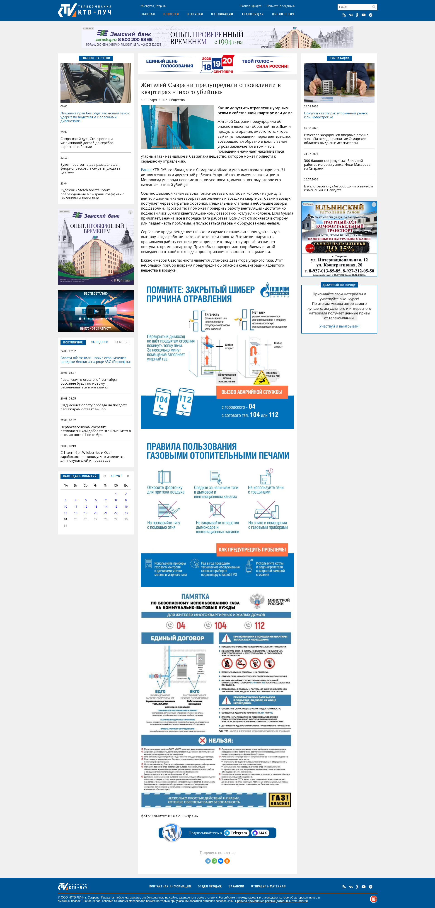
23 (126, 513)
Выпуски (195, 14)
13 (95, 506)
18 (75, 513)
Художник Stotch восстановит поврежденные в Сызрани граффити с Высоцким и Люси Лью (92, 194)
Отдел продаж (210, 886)
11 (75, 506)
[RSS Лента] (344, 15)
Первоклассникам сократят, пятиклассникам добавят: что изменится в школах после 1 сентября (95, 431)
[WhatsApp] (214, 861)
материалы (132, 897)
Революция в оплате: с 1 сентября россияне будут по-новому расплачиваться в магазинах (88, 383)
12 (85, 506)
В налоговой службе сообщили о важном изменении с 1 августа (338, 188)
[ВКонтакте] (220, 861)
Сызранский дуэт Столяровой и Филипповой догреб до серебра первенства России (87, 142)
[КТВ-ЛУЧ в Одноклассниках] (357, 15)
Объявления (283, 14)
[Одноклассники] (227, 861)
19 (85, 513)
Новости (171, 14)
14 (105, 506)
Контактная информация (170, 886)
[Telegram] (208, 861)
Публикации (222, 14)
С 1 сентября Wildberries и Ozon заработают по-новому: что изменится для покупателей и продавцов (92, 456)
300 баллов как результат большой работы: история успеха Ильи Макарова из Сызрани (337, 164)
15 (115, 506)
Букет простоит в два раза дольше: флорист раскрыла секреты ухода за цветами (90, 168)
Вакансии (236, 886)
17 (65, 513)
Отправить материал (268, 886)
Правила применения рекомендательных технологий (271, 901)
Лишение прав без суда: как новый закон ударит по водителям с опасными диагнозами (95, 117)
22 (115, 513)
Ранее (146, 169)
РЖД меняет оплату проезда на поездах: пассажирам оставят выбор (93, 407)
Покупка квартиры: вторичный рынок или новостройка (336, 115)
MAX (263, 832)
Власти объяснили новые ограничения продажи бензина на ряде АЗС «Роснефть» (95, 359)
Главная (147, 14)
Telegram (239, 832)
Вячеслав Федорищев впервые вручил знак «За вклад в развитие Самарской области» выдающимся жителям (336, 138)
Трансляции (253, 14)
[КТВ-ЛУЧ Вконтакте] (351, 15)
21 (105, 513)
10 (65, 506)
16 (126, 506)
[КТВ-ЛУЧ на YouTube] (364, 15)
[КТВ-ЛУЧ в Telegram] (370, 15)
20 (95, 513)
